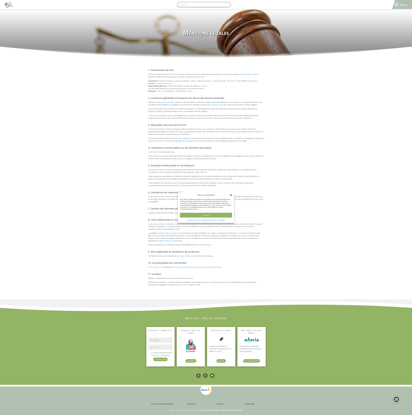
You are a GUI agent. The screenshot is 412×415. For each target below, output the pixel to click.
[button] (231, 195)
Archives (191, 404)
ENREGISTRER (160, 359)
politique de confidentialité (160, 355)
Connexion (249, 404)
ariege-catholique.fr (252, 74)
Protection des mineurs (162, 404)
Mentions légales (213, 410)
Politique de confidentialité (209, 220)
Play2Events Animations (164, 83)
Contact (220, 404)
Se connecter (251, 361)
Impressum (221, 220)
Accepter (206, 215)
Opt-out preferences (193, 220)
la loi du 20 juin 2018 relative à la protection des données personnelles (197, 267)
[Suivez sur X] (205, 375)
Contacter (203, 86)
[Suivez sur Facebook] (198, 375)
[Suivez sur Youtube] (212, 375)
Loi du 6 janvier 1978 (155, 267)
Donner (191, 361)
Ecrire (221, 361)
